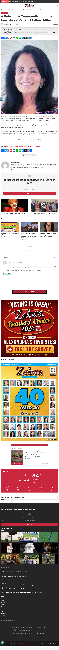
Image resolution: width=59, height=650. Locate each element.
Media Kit (3, 615)
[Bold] (9, 267)
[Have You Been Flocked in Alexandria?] (10, 537)
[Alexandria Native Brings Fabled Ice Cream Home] (29, 559)
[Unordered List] (19, 267)
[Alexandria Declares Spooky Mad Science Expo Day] (10, 227)
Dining (2, 606)
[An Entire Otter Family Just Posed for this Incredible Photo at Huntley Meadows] (48, 559)
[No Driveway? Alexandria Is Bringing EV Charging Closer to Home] (10, 559)
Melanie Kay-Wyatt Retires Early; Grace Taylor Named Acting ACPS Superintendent (49, 235)
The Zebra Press (25, 643)
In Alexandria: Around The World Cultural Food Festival (14, 571)
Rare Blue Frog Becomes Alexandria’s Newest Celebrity (14, 576)
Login (54, 257)
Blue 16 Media (38, 643)
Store (2, 609)
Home (3, 9)
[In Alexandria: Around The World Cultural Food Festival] (29, 537)
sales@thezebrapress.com (35, 633)
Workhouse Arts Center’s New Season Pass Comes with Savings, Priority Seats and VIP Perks (29, 235)
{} (27, 266)
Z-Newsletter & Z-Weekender (7, 620)
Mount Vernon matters (29, 156)
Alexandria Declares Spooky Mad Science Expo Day (10, 234)
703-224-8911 (24, 633)
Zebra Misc (8, 9)
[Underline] (13, 267)
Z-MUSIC (3, 617)
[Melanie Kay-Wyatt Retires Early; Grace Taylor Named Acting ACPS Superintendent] (49, 227)
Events (2, 604)
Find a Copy (29, 292)
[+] (29, 266)
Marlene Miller (7, 24)
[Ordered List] (17, 267)
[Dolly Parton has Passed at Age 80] (10, 548)
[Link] (25, 267)
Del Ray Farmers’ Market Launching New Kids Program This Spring (22, 146)
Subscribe (3, 613)
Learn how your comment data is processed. (31, 270)
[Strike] (15, 267)
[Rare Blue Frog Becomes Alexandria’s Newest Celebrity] (48, 537)
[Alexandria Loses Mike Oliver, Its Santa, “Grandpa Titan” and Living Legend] (29, 548)
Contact (3, 611)
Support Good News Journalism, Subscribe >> (29, 139)
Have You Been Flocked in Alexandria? (11, 574)
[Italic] (11, 267)
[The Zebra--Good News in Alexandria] (29, 6)
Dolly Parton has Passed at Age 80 (17, 1)
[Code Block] (23, 267)
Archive (3, 602)
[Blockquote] (21, 267)
